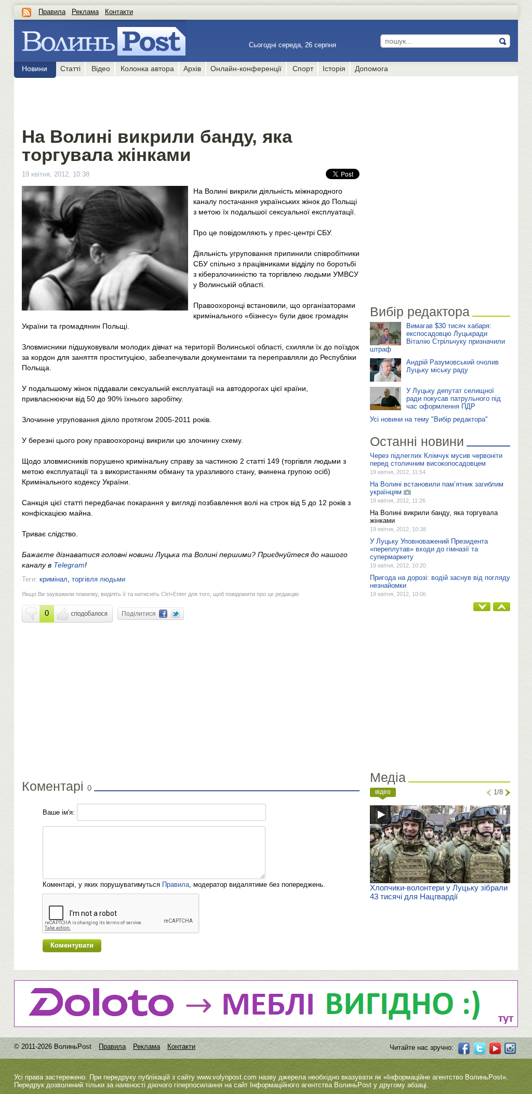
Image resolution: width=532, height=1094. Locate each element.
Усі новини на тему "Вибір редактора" (429, 419)
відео (383, 791)
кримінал (53, 579)
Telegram (69, 565)
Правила (51, 12)
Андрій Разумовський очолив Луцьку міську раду (452, 366)
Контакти (119, 12)
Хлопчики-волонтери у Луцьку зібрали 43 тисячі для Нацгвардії (439, 892)
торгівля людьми (98, 579)
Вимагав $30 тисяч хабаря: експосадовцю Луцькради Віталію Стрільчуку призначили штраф (437, 337)
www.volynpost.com (227, 1077)
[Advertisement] (190, 99)
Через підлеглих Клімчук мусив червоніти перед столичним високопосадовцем (436, 459)
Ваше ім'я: (59, 812)
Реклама (85, 12)
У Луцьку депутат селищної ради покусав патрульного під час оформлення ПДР (453, 398)
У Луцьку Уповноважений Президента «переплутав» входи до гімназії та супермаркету (429, 549)
